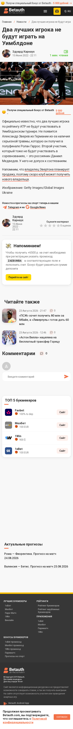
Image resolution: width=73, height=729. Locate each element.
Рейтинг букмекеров (48, 605)
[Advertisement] (36, 499)
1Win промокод (13, 649)
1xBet (40, 621)
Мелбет (9, 609)
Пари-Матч (10, 613)
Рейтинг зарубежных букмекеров (48, 610)
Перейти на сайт (18, 277)
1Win (7, 616)
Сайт (62, 412)
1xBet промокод (13, 642)
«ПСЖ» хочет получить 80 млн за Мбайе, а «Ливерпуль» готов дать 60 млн (44, 320)
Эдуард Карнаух (23, 51)
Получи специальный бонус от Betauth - (37, 3)
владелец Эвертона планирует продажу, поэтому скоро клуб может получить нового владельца (36, 174)
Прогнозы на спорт (14, 656)
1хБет (8, 605)
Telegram (13, 207)
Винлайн (9, 620)
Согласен (62, 717)
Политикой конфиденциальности (25, 720)
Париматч (43, 628)
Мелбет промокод (14, 645)
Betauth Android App (19, 703)
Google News (38, 207)
